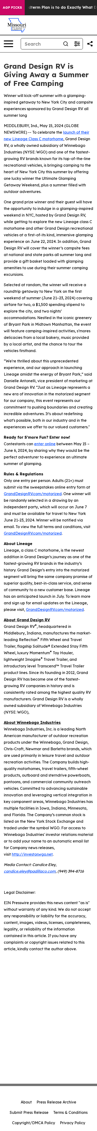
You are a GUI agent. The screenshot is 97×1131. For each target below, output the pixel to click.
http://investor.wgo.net (32, 854)
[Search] (65, 43)
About (26, 1102)
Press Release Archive (56, 1102)
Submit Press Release (29, 1112)
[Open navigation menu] (8, 43)
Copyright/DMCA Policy (33, 1122)
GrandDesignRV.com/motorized (33, 493)
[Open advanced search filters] (77, 43)
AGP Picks (12, 7)
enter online (45, 443)
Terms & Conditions (70, 1112)
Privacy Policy (72, 1122)
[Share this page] (90, 43)
